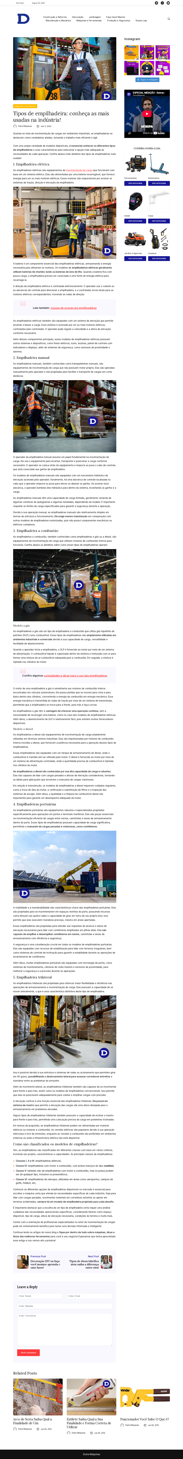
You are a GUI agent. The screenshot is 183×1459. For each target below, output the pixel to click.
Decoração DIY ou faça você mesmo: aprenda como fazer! (45, 1264)
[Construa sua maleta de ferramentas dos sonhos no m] (131, 68)
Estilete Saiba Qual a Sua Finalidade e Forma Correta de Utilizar (89, 1423)
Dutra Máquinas (25, 126)
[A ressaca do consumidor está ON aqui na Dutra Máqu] (147, 68)
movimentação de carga (79, 170)
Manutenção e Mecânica (58, 20)
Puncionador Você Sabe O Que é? (144, 1419)
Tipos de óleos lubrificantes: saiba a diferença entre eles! (84, 1264)
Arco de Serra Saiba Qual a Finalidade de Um (32, 1421)
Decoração (77, 17)
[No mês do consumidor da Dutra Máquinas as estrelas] (163, 68)
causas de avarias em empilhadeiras (74, 308)
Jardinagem (95, 17)
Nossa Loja (141, 20)
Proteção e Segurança (118, 20)
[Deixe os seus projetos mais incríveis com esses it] (163, 52)
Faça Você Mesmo (115, 17)
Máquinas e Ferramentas (89, 20)
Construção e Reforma (55, 17)
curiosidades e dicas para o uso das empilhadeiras (75, 675)
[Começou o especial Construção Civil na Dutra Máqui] (131, 52)
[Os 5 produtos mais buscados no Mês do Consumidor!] (147, 52)
